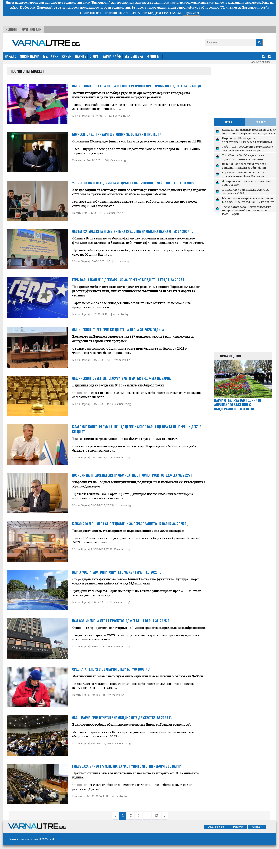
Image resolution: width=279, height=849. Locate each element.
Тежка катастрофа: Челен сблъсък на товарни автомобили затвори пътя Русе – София (246, 210)
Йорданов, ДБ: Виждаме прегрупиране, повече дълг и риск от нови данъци (247, 141)
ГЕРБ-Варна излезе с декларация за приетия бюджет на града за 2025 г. (128, 279)
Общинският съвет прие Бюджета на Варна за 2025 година (118, 329)
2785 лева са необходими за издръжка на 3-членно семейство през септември (133, 183)
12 (156, 815)
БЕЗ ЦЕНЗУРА (133, 56)
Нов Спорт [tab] (260, 122)
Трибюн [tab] (229, 122)
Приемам (191, 12)
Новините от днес (260, 62)
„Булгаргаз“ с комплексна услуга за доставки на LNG (245, 191)
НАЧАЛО (10, 56)
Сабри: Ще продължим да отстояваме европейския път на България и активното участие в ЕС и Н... (247, 150)
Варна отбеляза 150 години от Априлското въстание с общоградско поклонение (238, 404)
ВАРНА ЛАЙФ (111, 56)
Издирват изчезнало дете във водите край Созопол (247, 183)
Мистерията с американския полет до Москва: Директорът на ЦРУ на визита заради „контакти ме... (248, 201)
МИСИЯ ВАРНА (29, 56)
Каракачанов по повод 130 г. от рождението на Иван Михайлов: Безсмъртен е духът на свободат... (244, 175)
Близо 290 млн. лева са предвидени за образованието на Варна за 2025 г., (130, 523)
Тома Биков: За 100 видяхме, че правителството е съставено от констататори (243, 158)
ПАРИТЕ (80, 56)
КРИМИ (66, 56)
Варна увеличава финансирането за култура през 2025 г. (116, 572)
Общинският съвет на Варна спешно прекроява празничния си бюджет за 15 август (137, 86)
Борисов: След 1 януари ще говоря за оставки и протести (116, 134)
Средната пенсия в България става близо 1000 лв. (111, 669)
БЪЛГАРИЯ (50, 56)
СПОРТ (94, 56)
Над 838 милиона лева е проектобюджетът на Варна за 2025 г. (121, 620)
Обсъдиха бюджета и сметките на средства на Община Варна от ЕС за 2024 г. (132, 231)
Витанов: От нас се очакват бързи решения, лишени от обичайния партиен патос (244, 167)
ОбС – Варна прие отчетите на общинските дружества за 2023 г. (122, 717)
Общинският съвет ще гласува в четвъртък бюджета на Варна (121, 378)
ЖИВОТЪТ (154, 56)
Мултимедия (31, 29)
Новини (11, 29)
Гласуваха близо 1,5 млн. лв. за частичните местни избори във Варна (126, 766)
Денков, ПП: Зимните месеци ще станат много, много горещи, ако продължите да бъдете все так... (249, 133)
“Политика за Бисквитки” (98, 12)
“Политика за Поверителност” (243, 7)
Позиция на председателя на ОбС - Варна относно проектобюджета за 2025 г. (132, 475)
